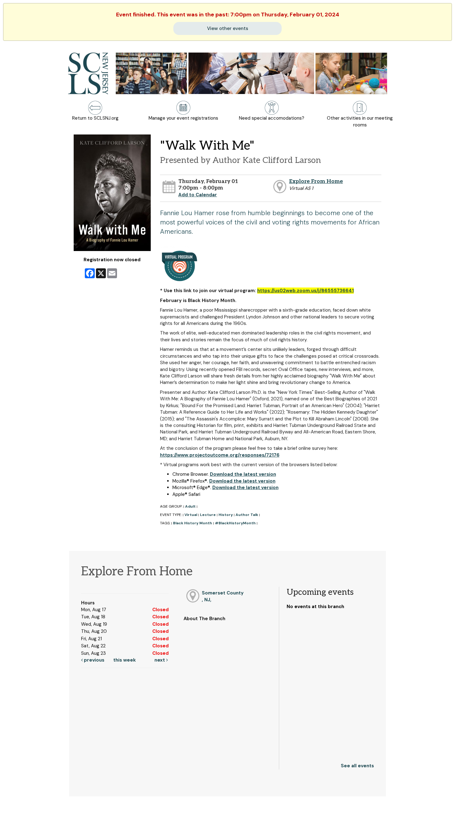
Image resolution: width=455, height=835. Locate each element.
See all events (357, 766)
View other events (227, 28)
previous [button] (93, 660)
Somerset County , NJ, (223, 596)
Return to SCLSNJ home (28, 825)
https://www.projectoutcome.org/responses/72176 (220, 455)
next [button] (160, 660)
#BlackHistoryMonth (235, 523)
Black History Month (192, 523)
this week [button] (124, 660)
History (226, 514)
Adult (190, 506)
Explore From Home (316, 181)
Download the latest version (243, 474)
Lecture (208, 514)
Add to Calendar (197, 195)
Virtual (190, 514)
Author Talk (247, 514)
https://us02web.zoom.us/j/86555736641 (305, 291)
